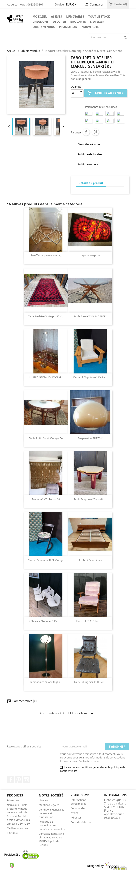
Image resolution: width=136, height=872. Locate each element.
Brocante (78, 22)
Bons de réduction (81, 822)
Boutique (12, 833)
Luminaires (75, 16)
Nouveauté (90, 27)
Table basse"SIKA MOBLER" (90, 316)
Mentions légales (49, 805)
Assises (56, 16)
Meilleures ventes (17, 828)
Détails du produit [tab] (91, 183)
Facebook (10, 779)
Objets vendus (44, 27)
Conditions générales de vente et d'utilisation (51, 813)
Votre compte (81, 795)
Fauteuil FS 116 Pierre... (90, 621)
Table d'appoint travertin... (90, 499)
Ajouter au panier (105, 93)
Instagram (26, 779)
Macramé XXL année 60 (46, 499)
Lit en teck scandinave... (90, 560)
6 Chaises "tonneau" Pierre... (46, 621)
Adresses (76, 817)
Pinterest (95, 132)
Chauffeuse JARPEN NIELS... (46, 255)
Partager (86, 132)
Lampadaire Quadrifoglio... (46, 682)
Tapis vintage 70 (90, 255)
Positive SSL (12, 855)
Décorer (59, 22)
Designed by (95, 866)
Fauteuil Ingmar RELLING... (90, 682)
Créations (41, 22)
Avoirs (74, 813)
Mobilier (40, 16)
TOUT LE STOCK (99, 16)
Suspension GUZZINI (90, 438)
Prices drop (13, 800)
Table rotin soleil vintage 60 (46, 438)
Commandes (78, 808)
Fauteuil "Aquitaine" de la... (90, 377)
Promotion (68, 27)
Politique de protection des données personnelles (52, 825)
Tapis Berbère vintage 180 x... (46, 316)
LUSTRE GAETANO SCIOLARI (46, 377)
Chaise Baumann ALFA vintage (46, 560)
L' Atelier (97, 22)
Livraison (44, 800)
